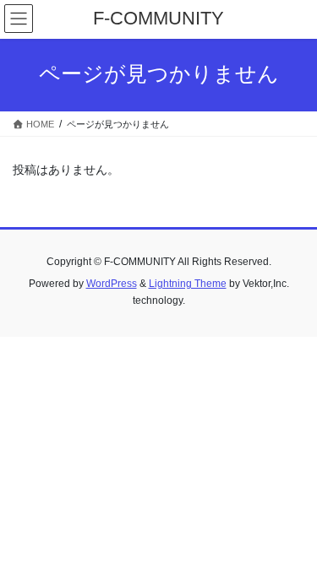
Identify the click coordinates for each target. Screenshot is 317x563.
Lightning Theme (188, 284)
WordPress (111, 284)
